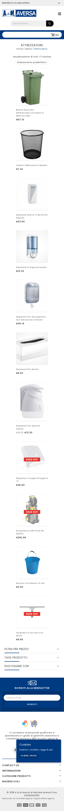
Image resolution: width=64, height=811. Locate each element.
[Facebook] (15, 750)
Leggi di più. (46, 749)
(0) (57, 35)
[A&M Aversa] (19, 13)
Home (20, 48)
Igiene (28, 48)
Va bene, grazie (29, 755)
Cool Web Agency (24, 798)
